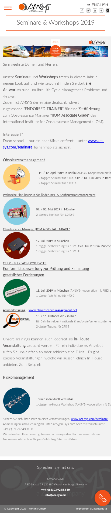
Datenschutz (99, 508)
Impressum (82, 508)
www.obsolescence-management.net (53, 310)
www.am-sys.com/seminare (89, 419)
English (100, 5)
